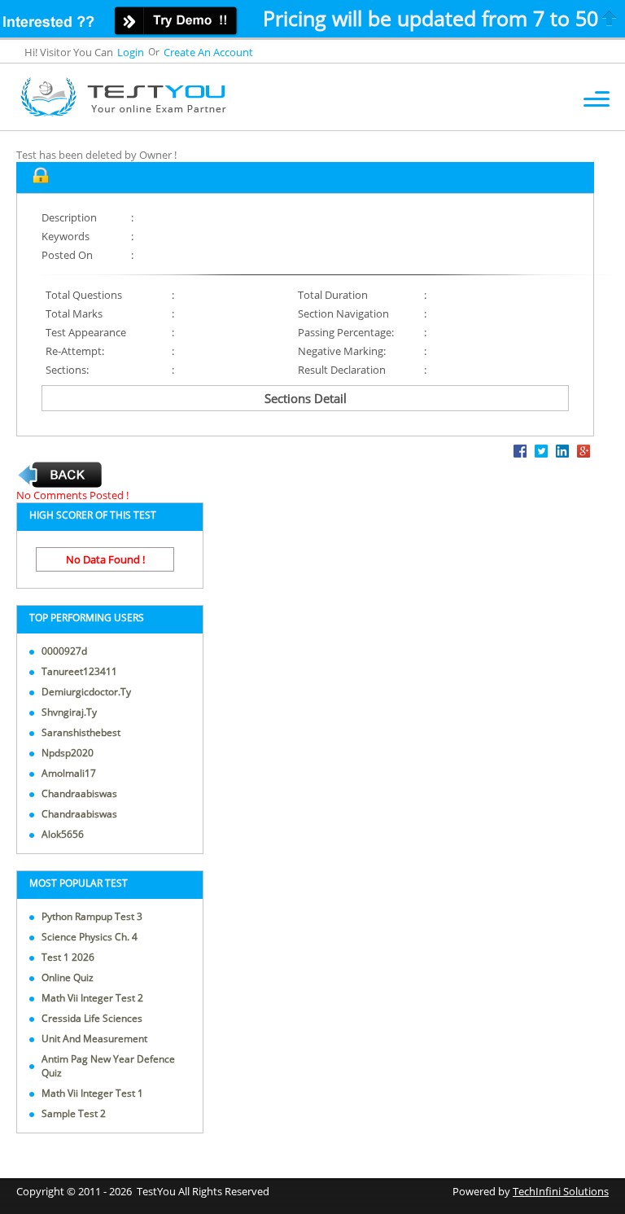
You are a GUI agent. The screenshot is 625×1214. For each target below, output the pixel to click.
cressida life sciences (92, 1018)
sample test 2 (74, 1113)
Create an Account (208, 52)
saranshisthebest (81, 732)
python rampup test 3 (92, 916)
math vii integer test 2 (92, 998)
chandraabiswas (79, 793)
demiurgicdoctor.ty (86, 692)
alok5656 (63, 834)
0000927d (64, 651)
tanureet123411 (79, 671)
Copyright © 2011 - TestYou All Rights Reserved (142, 1191)
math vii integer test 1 (92, 1093)
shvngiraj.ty (69, 712)
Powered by (530, 1191)
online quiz (68, 977)
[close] (609, 18)
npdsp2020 (68, 753)
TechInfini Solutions (561, 1191)
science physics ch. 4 (90, 937)
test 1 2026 (68, 957)
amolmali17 (69, 773)
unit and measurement (94, 1038)
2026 (120, 1191)
